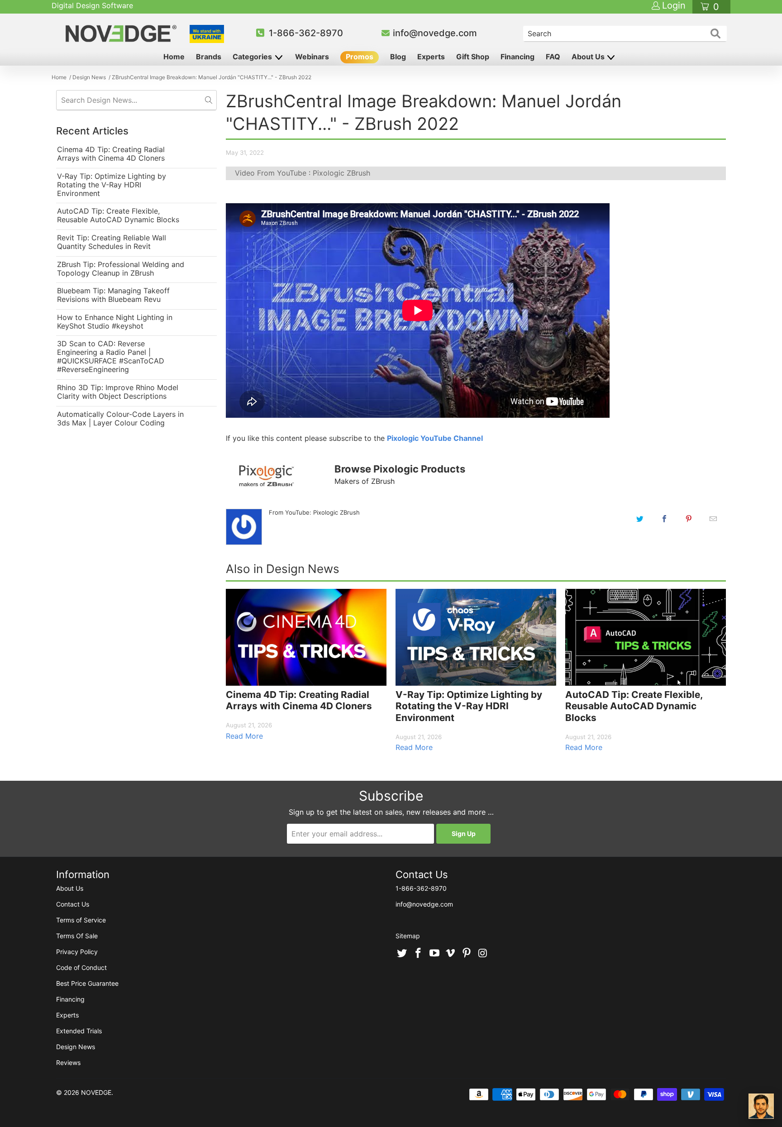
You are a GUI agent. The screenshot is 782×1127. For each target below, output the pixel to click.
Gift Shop (472, 56)
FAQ (553, 56)
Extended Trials (79, 1031)
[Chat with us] (761, 1106)
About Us (589, 56)
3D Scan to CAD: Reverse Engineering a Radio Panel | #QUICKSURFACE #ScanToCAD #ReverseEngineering (110, 356)
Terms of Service (81, 920)
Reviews (68, 1062)
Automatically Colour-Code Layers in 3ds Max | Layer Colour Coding (120, 418)
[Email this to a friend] (713, 519)
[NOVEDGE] (122, 33)
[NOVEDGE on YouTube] (434, 953)
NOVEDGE (96, 1092)
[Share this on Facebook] (664, 519)
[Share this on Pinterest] (689, 519)
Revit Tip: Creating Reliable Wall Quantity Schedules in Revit (111, 242)
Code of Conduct (81, 967)
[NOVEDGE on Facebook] (418, 953)
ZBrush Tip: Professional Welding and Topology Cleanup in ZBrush (120, 268)
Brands (208, 56)
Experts (431, 56)
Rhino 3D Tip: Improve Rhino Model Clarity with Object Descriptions (117, 392)
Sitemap (408, 936)
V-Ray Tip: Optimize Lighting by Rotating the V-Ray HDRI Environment (111, 185)
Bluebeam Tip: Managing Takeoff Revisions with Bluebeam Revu (113, 295)
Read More (244, 735)
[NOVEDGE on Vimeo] (451, 953)
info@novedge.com (435, 33)
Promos (359, 56)
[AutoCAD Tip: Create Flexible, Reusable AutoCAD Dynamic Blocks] (645, 637)
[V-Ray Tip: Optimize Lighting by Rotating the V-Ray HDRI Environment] (476, 637)
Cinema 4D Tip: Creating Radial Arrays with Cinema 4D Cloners (111, 153)
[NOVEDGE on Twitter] (402, 953)
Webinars (312, 56)
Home (174, 56)
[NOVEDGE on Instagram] (483, 953)
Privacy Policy (77, 951)
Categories (253, 56)
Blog (398, 56)
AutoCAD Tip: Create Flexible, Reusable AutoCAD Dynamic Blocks (118, 215)
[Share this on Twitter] (640, 519)
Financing (517, 56)
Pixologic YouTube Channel (435, 438)
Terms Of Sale (77, 936)
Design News (75, 1047)
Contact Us (72, 904)
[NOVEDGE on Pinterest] (467, 953)
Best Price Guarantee (87, 983)
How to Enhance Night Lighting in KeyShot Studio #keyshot (114, 321)
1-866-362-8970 (306, 33)
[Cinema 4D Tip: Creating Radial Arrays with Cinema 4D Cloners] (306, 637)
